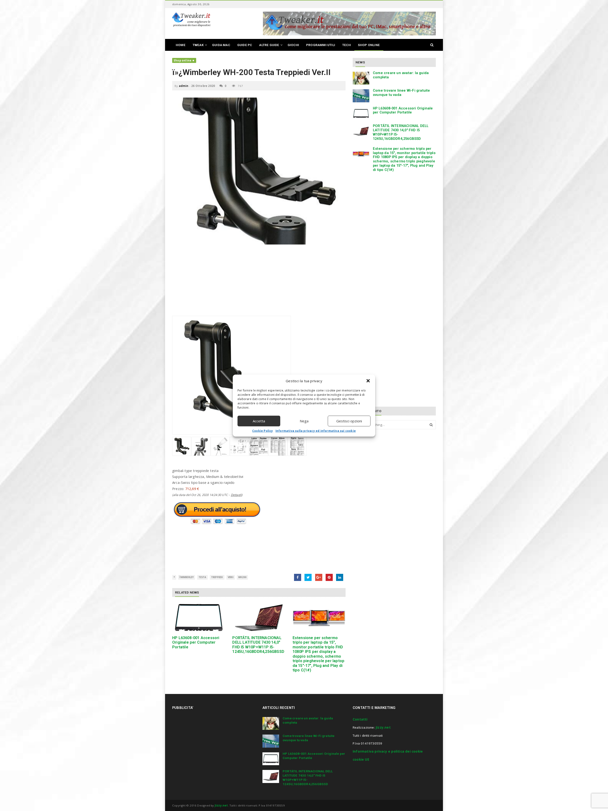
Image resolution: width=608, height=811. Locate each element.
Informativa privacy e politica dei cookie (388, 751)
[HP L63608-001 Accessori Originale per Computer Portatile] (198, 617)
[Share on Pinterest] (329, 577)
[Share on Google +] (318, 577)
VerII (230, 577)
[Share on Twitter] (308, 577)
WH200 (242, 577)
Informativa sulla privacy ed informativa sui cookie (316, 431)
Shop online (182, 60)
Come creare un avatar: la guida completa (401, 75)
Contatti (360, 719)
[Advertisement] (259, 282)
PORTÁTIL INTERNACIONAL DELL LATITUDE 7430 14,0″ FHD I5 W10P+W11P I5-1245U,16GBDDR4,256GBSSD (258, 645)
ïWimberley (187, 577)
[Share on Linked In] (339, 577)
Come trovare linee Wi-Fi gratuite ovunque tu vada (401, 92)
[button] (368, 380)
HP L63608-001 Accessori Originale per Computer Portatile (195, 642)
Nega (304, 421)
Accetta (259, 421)
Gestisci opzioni (349, 421)
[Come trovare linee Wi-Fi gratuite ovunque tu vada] (361, 95)
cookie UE (361, 759)
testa (202, 577)
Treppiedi (217, 577)
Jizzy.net (383, 727)
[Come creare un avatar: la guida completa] (361, 78)
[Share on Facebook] (297, 577)
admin (184, 86)
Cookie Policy (262, 431)
